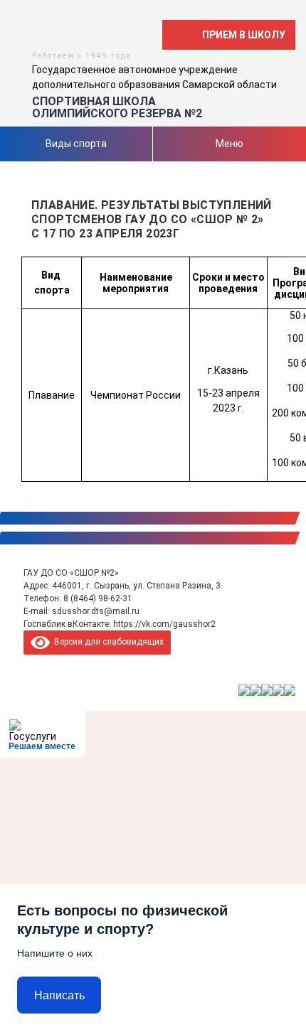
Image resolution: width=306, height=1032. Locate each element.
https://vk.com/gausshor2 (164, 624)
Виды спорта (76, 143)
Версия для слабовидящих (107, 642)
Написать (59, 995)
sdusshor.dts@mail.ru (95, 611)
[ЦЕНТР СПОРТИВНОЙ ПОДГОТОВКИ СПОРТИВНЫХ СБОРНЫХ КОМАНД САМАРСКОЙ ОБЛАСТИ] (255, 690)
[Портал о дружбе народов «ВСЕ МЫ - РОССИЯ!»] (278, 690)
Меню (229, 143)
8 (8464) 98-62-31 (97, 598)
